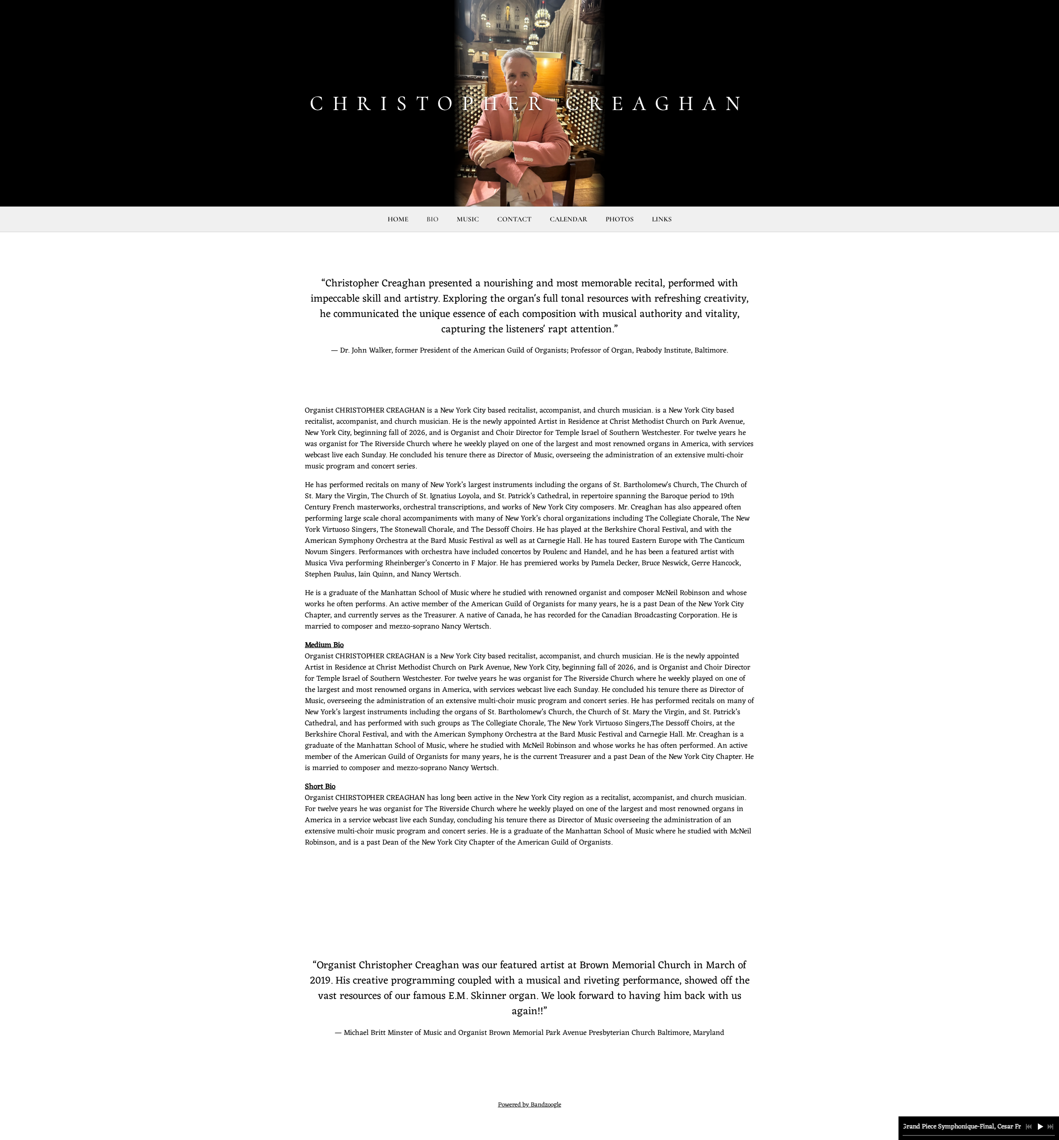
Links (662, 219)
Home (398, 219)
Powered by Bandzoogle (529, 1105)
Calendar (568, 219)
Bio (432, 219)
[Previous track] (1029, 1126)
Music (468, 219)
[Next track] (1050, 1126)
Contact (514, 219)
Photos (620, 219)
